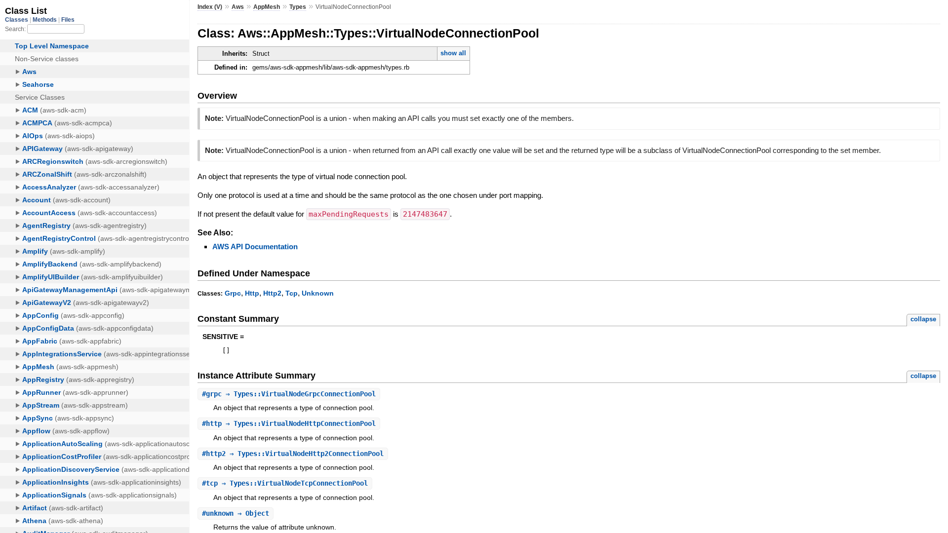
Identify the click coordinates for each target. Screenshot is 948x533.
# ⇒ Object (235, 513)
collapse (923, 319)
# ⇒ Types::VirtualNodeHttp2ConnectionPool (293, 453)
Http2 (272, 293)
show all (453, 53)
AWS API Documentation (255, 246)
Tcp (291, 293)
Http (252, 293)
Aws (238, 6)
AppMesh (266, 6)
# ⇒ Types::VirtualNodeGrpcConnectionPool (289, 394)
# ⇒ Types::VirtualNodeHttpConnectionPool (289, 423)
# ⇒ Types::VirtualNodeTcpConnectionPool (285, 483)
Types (297, 6)
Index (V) (210, 6)
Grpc (233, 293)
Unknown (318, 293)
